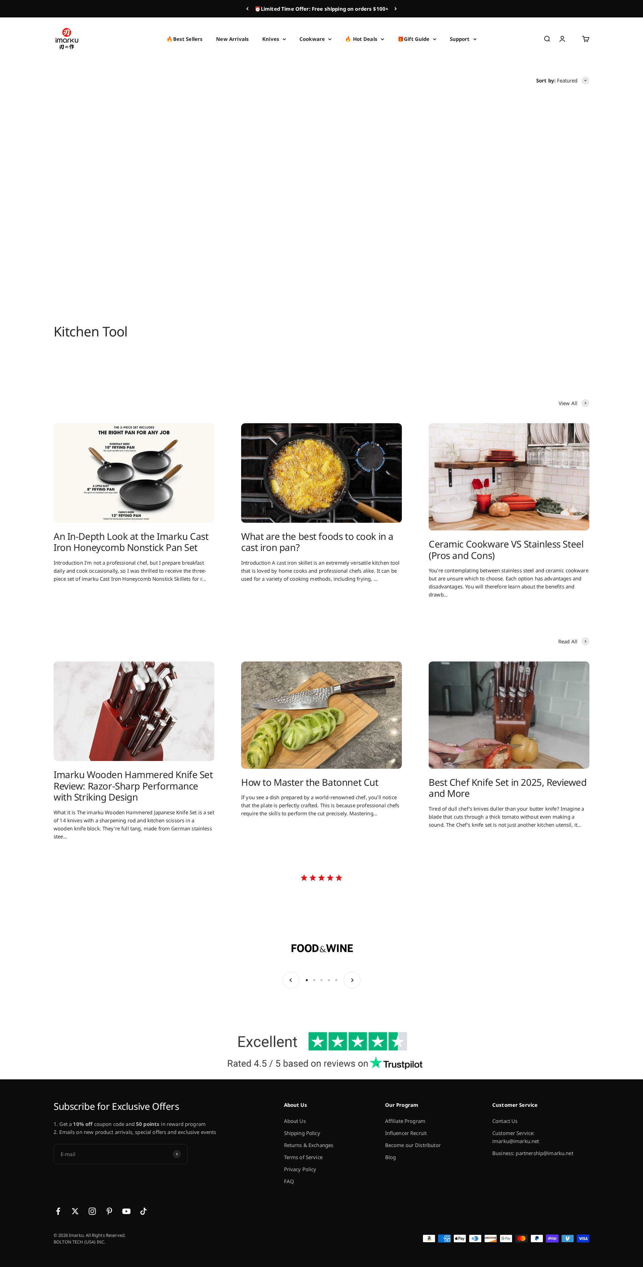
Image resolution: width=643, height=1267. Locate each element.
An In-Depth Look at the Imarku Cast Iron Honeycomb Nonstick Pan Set (131, 542)
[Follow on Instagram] (92, 1211)
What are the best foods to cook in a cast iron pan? (317, 542)
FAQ (289, 1181)
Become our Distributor (413, 1145)
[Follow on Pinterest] (109, 1211)
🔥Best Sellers (184, 39)
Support (460, 39)
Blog (390, 1157)
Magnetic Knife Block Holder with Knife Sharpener (253, 235)
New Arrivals (232, 39)
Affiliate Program (405, 1121)
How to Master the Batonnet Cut (309, 782)
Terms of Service (303, 1157)
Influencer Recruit (406, 1133)
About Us (295, 1121)
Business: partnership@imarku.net (532, 1153)
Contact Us (505, 1121)
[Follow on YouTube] (126, 1211)
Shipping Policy (302, 1133)
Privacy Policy (300, 1169)
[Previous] (247, 9)
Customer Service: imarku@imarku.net (515, 1137)
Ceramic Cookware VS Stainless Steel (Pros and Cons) (506, 549)
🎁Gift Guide (414, 39)
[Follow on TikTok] (143, 1211)
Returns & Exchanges (309, 1145)
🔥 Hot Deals (361, 39)
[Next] (396, 9)
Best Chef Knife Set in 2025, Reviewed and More (507, 788)
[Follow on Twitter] (75, 1211)
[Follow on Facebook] (58, 1211)
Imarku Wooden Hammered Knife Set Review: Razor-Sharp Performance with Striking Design (133, 785)
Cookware (312, 39)
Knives (270, 39)
